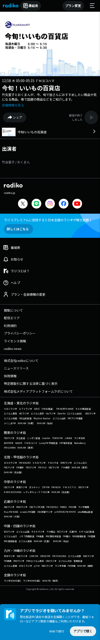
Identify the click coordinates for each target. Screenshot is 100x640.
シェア (17, 117)
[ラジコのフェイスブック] (63, 204)
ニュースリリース (16, 368)
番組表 (33, 6)
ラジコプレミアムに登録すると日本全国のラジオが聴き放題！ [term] (48, 220)
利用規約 (10, 325)
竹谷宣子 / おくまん (16, 162)
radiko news (13, 348)
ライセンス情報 (15, 341)
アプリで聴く (83, 631)
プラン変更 (73, 6)
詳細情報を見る (13, 105)
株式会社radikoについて (21, 360)
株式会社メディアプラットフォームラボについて (38, 391)
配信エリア (12, 317)
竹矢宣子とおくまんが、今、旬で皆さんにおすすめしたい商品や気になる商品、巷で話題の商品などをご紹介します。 (49, 97)
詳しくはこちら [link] (18, 229)
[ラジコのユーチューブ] (77, 204)
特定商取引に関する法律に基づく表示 (31, 383)
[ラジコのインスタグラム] (50, 204)
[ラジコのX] (23, 204)
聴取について (13, 310)
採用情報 (10, 376)
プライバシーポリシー (19, 333)
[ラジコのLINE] (36, 204)
